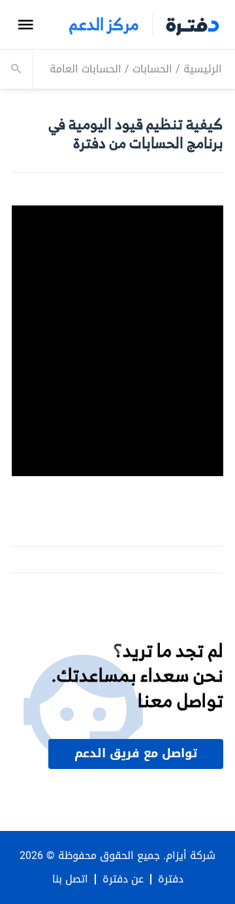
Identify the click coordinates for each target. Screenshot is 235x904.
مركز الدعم (104, 24)
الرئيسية (202, 69)
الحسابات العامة (85, 69)
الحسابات (152, 69)
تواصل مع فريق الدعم (135, 753)
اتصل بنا (70, 879)
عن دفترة (123, 879)
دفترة (170, 879)
